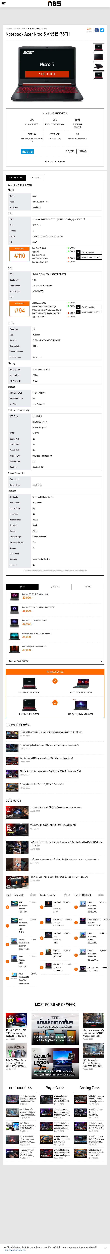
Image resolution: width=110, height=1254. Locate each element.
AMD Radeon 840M (39, 303)
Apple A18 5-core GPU (40, 317)
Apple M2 (35, 252)
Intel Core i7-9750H (39, 255)
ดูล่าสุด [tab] (22, 587)
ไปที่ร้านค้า (83, 151)
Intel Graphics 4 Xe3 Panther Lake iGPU (46, 313)
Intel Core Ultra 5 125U (40, 262)
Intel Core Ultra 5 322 (40, 258)
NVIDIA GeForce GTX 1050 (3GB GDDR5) (46, 310)
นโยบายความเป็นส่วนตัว (15, 1250)
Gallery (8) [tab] (36, 178)
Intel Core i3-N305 (39, 248)
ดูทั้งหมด (33, 895)
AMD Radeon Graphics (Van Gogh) (44, 306)
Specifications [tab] (15, 178)
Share (50, 161)
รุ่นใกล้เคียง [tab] (55, 587)
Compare (61, 161)
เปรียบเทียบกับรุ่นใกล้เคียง (18, 661)
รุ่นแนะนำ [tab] (88, 587)
